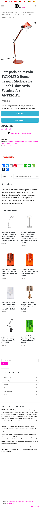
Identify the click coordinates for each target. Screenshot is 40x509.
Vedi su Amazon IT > (20, 120)
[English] (6, 1)
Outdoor (6, 395)
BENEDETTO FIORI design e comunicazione (21, 501)
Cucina (6, 384)
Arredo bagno (7, 381)
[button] (35, 23)
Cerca (4, 364)
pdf (10, 129)
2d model (4, 129)
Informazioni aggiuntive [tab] (23, 176)
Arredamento (7, 377)
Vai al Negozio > (20, 114)
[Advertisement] (20, 476)
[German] (15, 1)
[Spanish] (34, 1)
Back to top (35, 506)
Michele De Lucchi (18, 12)
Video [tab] (36, 176)
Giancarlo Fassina (19, 141)
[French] (10, 1)
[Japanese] (24, 1)
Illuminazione (28, 141)
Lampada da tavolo (9, 146)
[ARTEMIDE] (8, 157)
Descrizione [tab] (7, 176)
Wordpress (10, 503)
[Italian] (20, 1)
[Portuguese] (29, 1)
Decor (5, 388)
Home (3, 12)
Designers (9, 12)
